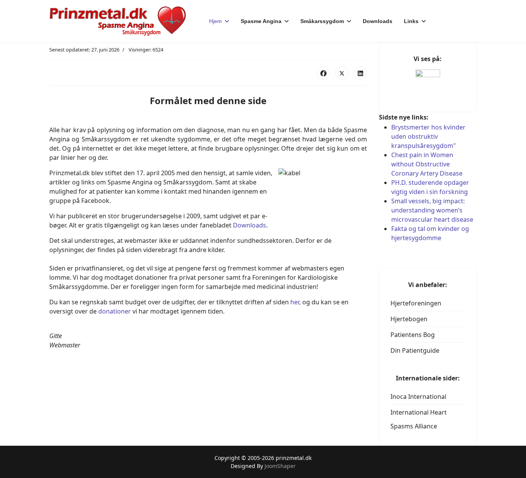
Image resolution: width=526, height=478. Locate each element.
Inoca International (418, 396)
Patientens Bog (412, 334)
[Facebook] (323, 73)
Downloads (377, 21)
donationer (114, 311)
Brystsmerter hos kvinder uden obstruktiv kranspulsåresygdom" (428, 136)
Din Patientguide (414, 350)
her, (295, 302)
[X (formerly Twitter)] (341, 73)
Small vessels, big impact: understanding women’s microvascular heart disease (432, 210)
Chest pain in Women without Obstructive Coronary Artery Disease (426, 164)
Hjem (215, 21)
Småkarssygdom (322, 21)
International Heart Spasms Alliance (418, 419)
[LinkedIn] (360, 73)
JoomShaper (280, 466)
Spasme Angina (261, 21)
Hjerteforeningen (415, 303)
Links (411, 21)
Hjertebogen (408, 319)
